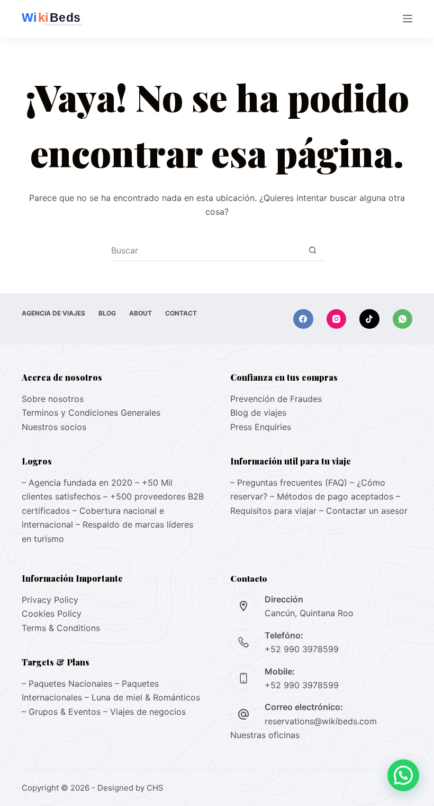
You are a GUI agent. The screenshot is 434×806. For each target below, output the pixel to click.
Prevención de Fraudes (276, 398)
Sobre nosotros (53, 398)
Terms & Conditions (61, 628)
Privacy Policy (50, 599)
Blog (107, 313)
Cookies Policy (52, 613)
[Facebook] (303, 319)
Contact (181, 313)
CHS (155, 788)
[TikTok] (369, 319)
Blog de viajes (258, 412)
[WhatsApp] (403, 319)
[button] (403, 775)
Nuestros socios (54, 427)
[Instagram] (337, 319)
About (140, 313)
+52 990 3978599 (302, 649)
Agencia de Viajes (53, 313)
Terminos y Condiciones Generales (91, 412)
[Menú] (407, 18)
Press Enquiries (260, 427)
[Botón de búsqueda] (312, 250)
